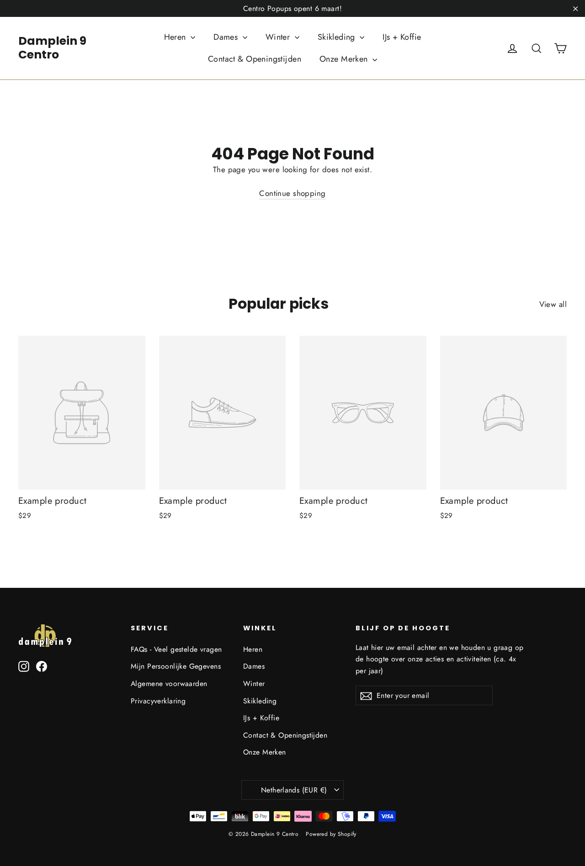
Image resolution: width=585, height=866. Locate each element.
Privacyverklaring (158, 701)
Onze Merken (344, 59)
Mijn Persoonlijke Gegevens (176, 666)
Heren (176, 37)
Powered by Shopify (331, 834)
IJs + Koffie (402, 37)
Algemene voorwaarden (169, 683)
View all (553, 304)
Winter (279, 37)
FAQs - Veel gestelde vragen (176, 649)
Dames (226, 37)
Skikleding (338, 37)
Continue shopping (292, 193)
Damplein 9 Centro (52, 48)
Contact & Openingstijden (254, 59)
